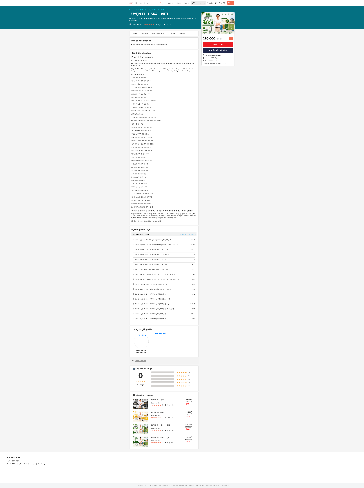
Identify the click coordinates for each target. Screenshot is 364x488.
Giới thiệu (178, 3)
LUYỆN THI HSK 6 (157, 400)
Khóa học (186, 3)
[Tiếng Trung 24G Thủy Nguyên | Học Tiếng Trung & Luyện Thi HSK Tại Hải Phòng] (131, 3)
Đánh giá (182, 33)
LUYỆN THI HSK (142, 10)
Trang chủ (132, 10)
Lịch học (170, 3)
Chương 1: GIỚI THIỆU (141, 234)
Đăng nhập (222, 3)
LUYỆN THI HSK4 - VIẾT (156, 10)
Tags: (132, 360)
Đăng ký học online (199, 3)
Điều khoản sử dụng (210, 485)
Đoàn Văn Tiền (160, 333)
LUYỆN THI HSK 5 (157, 412)
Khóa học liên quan (158, 33)
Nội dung (145, 33)
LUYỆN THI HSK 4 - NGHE (160, 425)
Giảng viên (172, 33)
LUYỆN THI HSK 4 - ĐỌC (160, 438)
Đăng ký (230, 3)
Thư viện (210, 3)
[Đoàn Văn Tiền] (141, 341)
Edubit (227, 485)
